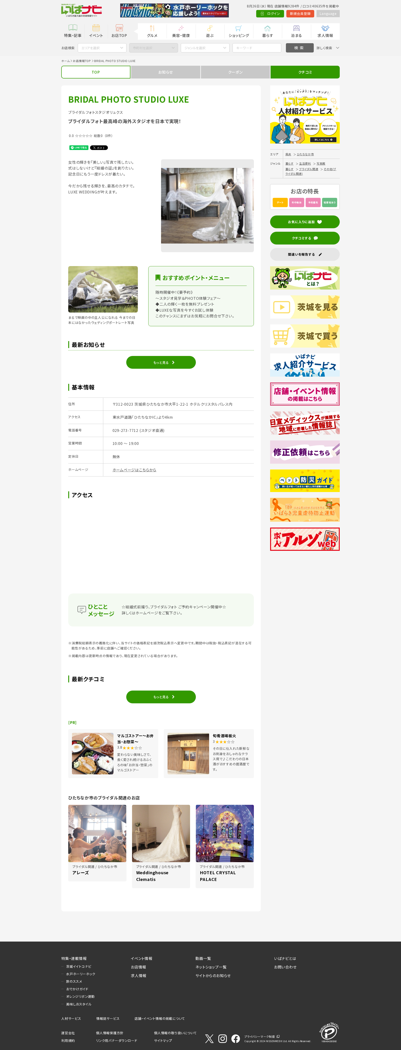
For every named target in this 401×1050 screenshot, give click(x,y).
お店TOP (119, 35)
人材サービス (71, 1018)
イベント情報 (141, 958)
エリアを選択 (90, 48)
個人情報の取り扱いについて (175, 1032)
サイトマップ (163, 1040)
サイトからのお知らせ (213, 975)
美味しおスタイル (78, 1004)
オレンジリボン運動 (80, 996)
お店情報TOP (82, 61)
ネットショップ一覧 (210, 967)
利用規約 (68, 1040)
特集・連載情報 (74, 958)
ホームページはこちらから (135, 470)
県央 (288, 154)
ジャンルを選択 (194, 48)
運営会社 (68, 1032)
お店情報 (138, 967)
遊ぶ (210, 35)
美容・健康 (181, 35)
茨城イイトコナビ (78, 966)
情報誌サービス (108, 1018)
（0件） (108, 135)
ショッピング (239, 35)
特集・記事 (73, 35)
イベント (96, 35)
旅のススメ (74, 981)
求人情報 (325, 35)
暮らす (267, 35)
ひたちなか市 (305, 154)
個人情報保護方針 (109, 1032)
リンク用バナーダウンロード (116, 1040)
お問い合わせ (285, 967)
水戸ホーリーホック (80, 974)
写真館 (321, 163)
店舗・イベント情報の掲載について (160, 1018)
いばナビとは (285, 958)
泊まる (296, 35)
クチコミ (305, 72)
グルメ (152, 35)
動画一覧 (203, 958)
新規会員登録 (300, 13)
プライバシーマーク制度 (259, 1036)
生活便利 (305, 163)
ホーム (65, 61)
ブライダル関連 (308, 169)
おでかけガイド (77, 989)
